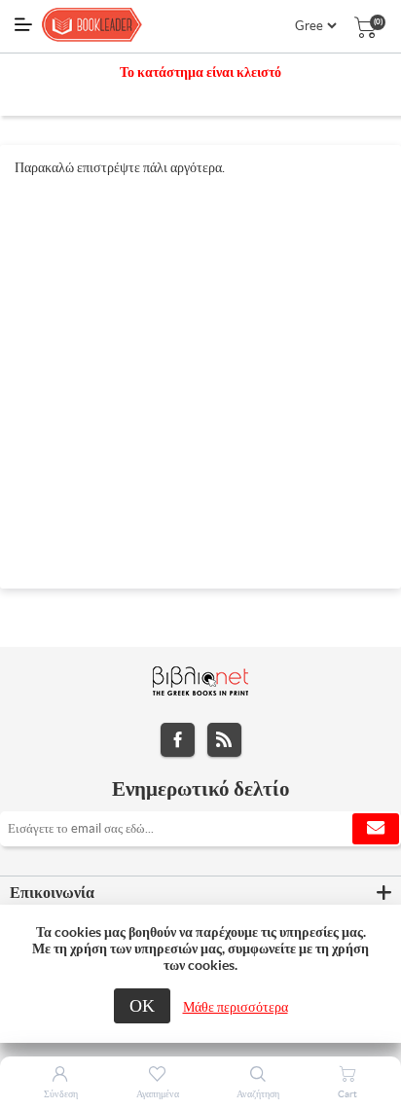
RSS (224, 740)
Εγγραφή (375, 828)
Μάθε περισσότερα (235, 1007)
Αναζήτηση (258, 1094)
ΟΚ (142, 1005)
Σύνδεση (61, 1094)
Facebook (178, 740)
